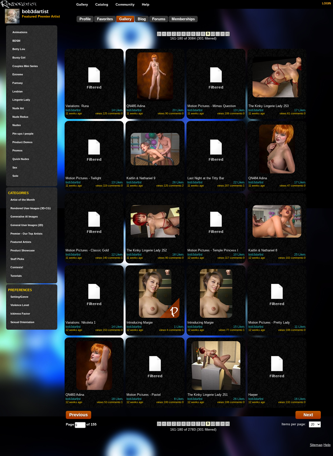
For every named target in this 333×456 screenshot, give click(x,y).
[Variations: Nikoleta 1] (94, 293)
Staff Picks (17, 259)
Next (308, 414)
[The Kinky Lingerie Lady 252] (155, 221)
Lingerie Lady (21, 100)
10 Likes (239, 254)
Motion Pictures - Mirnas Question (211, 106)
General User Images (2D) (26, 225)
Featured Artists (20, 242)
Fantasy (17, 83)
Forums (158, 19)
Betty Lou (18, 49)
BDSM (16, 41)
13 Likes (239, 110)
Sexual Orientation (22, 322)
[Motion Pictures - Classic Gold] (94, 221)
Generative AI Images (24, 216)
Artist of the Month (22, 199)
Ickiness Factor (20, 313)
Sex (14, 167)
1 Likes (179, 326)
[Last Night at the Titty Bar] (216, 149)
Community (125, 4)
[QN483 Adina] (94, 365)
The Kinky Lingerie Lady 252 (147, 250)
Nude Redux (20, 117)
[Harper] (276, 365)
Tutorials (16, 276)
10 (213, 34)
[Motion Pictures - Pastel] (155, 365)
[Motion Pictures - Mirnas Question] (216, 77)
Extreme (17, 74)
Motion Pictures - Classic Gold (87, 250)
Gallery (82, 4)
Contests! (16, 267)
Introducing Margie (140, 322)
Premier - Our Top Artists (26, 233)
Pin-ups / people (22, 133)
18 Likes (178, 254)
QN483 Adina (75, 395)
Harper (253, 395)
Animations (19, 32)
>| (227, 34)
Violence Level (19, 305)
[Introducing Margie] (155, 296)
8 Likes (179, 399)
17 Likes (299, 110)
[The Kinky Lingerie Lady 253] (276, 77)
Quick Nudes (20, 159)
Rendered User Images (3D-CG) (30, 208)
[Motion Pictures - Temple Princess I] (216, 221)
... (217, 34)
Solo (15, 176)
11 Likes (299, 326)
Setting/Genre (19, 297)
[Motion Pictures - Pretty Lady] (276, 293)
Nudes (16, 125)
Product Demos (22, 142)
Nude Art (18, 108)
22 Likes (239, 182)
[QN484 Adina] (276, 149)
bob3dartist (73, 110)
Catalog (101, 4)
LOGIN (326, 3)
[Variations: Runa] (94, 77)
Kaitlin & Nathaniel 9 (141, 178)
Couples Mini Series (25, 66)
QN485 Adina (136, 106)
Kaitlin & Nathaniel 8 (262, 250)
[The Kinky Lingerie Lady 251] (216, 365)
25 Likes (299, 254)
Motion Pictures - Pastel (144, 395)
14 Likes (117, 110)
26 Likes (178, 182)
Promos (17, 150)
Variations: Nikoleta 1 (81, 322)
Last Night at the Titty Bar (205, 178)
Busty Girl (18, 57)
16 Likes (299, 399)
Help (145, 4)
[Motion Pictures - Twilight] (94, 149)
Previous (78, 414)
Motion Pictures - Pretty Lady (269, 322)
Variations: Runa (77, 106)
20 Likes (178, 110)
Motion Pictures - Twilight (83, 178)
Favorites (105, 19)
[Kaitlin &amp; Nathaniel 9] (155, 149)
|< (159, 34)
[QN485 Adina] (155, 77)
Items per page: (294, 424)
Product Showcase (22, 250)
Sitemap (316, 445)
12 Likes (117, 254)
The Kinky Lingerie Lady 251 (207, 395)
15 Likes (239, 326)
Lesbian (17, 91)
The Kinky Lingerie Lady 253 (268, 106)
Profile (85, 19)
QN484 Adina (257, 178)
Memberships (183, 19)
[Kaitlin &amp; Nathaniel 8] (276, 221)
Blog (142, 19)
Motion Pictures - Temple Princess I (212, 250)
